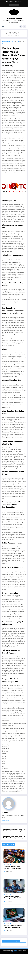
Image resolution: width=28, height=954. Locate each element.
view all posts (5, 820)
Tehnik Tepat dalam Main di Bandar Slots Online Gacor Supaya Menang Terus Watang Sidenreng (13, 837)
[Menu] (3, 26)
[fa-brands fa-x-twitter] (12, 5)
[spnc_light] (24, 26)
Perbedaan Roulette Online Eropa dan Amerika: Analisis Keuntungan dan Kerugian (12, 867)
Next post (5, 833)
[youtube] (18, 5)
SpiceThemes (14, 951)
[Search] (21, 26)
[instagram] (16, 5)
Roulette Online (6, 41)
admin (15, 41)
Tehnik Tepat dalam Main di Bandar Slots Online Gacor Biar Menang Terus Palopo (13, 830)
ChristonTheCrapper (14, 18)
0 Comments (6, 44)
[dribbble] (14, 5)
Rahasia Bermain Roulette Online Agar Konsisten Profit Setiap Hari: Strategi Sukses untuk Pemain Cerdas (12, 897)
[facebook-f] (10, 5)
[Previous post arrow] (24, 829)
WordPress (15, 950)
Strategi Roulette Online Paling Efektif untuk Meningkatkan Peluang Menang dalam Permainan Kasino (13, 926)
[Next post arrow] (24, 837)
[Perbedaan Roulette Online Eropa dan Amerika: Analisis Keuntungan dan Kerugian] (14, 856)
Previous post (6, 827)
